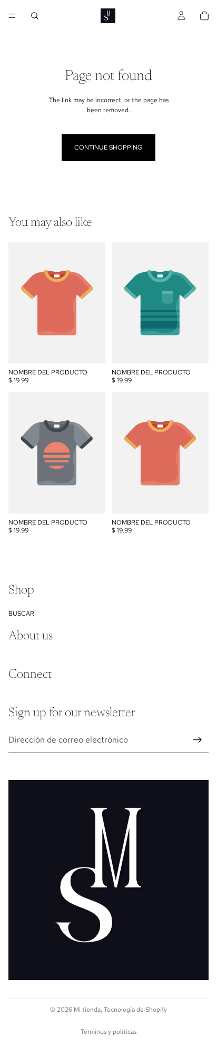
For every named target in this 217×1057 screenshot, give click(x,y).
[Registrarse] (197, 739)
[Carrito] (204, 15)
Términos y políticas (108, 1032)
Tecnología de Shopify (135, 1009)
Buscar (21, 613)
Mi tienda (87, 1009)
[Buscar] (34, 15)
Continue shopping (108, 147)
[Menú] (12, 16)
